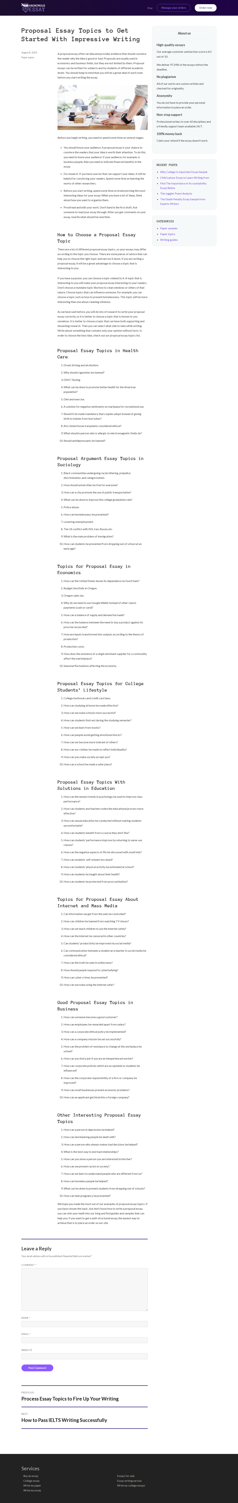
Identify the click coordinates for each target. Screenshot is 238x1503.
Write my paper (32, 1485)
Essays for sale (126, 1475)
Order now (205, 7)
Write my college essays (131, 1485)
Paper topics (27, 57)
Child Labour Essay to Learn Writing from (184, 177)
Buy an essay (30, 1475)
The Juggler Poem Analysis (176, 193)
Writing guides (169, 239)
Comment (28, 1265)
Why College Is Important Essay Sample (183, 171)
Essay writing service (129, 1480)
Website (26, 1350)
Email (26, 1334)
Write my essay (32, 1490)
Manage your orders (173, 7)
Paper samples (169, 228)
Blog (150, 7)
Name (25, 1317)
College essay (31, 1480)
